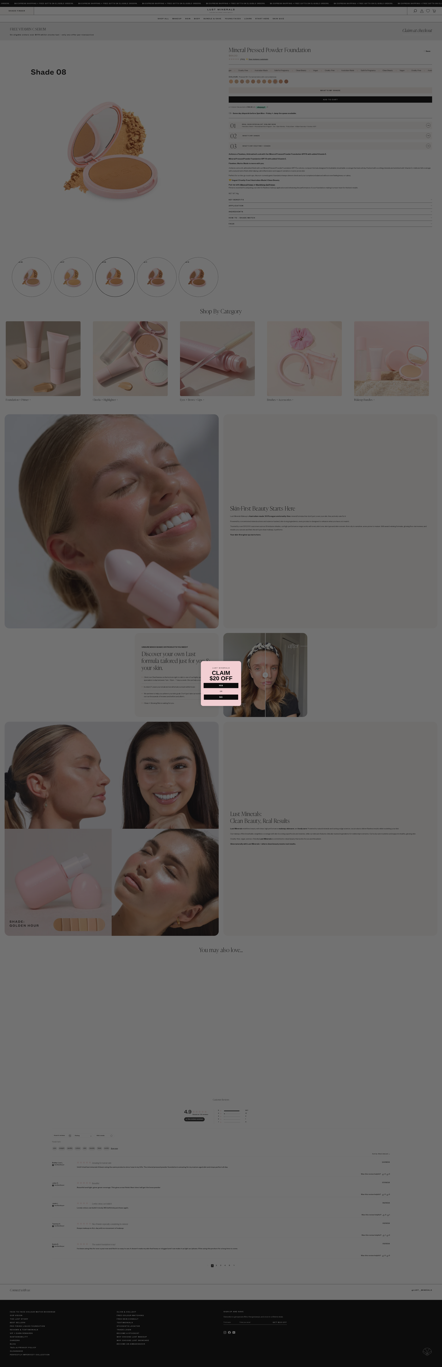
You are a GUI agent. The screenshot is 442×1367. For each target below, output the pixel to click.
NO (221, 697)
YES (221, 685)
